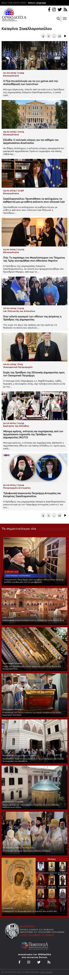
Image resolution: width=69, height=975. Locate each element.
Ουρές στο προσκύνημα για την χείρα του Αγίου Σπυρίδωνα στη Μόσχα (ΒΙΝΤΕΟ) (31, 668)
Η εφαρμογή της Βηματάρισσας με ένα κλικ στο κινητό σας (29, 911)
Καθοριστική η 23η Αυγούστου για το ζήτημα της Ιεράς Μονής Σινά (33, 620)
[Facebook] (49, 9)
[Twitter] (60, 9)
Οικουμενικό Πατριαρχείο (18, 576)
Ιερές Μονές (7, 617)
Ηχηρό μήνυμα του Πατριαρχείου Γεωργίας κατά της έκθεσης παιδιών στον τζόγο (30, 806)
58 (59, 36)
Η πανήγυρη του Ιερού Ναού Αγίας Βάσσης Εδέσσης (26, 851)
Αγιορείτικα (7, 908)
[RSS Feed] (65, 9)
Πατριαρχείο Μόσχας (12, 663)
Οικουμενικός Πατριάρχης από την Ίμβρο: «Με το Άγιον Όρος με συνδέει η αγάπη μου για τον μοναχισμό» (34, 581)
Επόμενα (65, 36)
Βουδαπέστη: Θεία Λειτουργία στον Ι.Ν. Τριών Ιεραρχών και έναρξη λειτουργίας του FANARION (33, 760)
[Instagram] (54, 9)
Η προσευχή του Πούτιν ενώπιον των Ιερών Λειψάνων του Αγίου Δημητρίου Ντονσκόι (31, 714)
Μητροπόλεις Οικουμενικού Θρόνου (19, 756)
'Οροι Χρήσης (46, 972)
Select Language (37, 3)
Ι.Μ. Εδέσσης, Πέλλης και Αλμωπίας (18, 848)
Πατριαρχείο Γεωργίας (12, 802)
